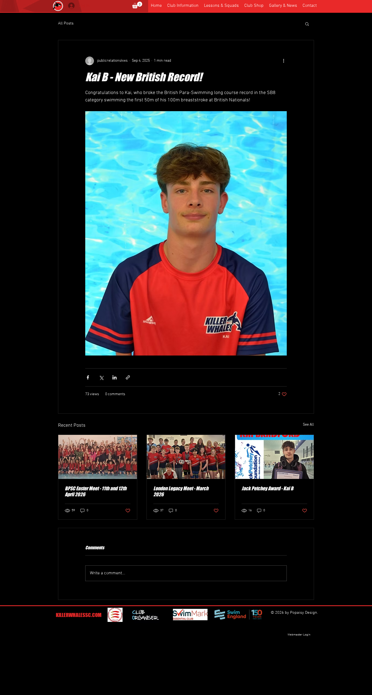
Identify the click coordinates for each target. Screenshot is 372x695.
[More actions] (283, 61)
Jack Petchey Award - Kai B (267, 488)
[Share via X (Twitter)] (101, 377)
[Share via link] (127, 377)
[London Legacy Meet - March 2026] (186, 457)
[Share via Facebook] (87, 377)
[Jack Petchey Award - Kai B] (274, 457)
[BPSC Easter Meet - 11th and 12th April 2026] (97, 457)
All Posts (66, 23)
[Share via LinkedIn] (114, 377)
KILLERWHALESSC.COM (79, 615)
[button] (137, 5)
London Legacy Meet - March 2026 (180, 491)
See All (308, 424)
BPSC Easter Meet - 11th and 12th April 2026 (95, 491)
